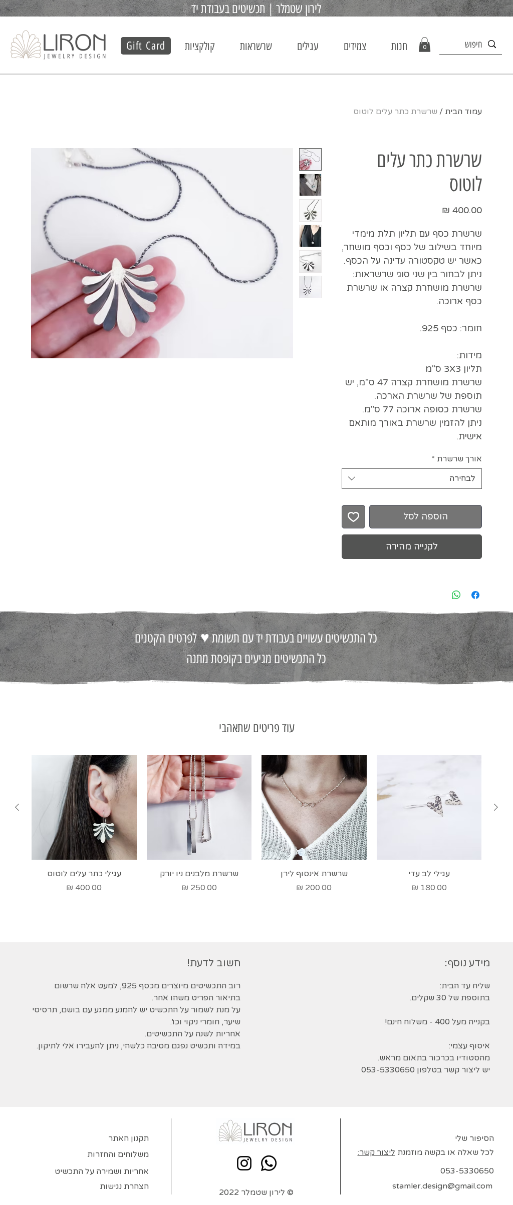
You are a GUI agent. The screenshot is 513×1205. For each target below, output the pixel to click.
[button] (199, 47)
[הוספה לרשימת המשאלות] (353, 516)
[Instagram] (244, 1163)
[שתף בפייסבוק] (475, 595)
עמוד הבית (463, 112)
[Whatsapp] (269, 1163)
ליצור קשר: (376, 1152)
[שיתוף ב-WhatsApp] (456, 595)
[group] (256, 831)
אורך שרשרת (456, 459)
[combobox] (412, 478)
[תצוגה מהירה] (429, 807)
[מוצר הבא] (17, 807)
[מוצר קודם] (496, 807)
